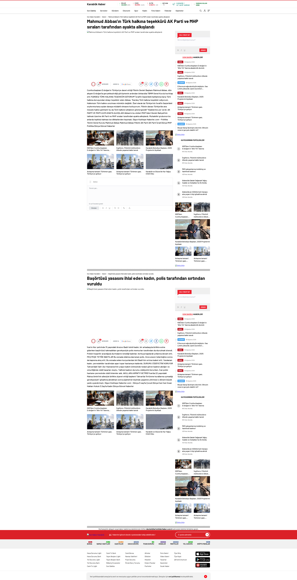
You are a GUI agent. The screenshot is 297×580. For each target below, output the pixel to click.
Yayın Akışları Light (113, 556)
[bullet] (118, 208)
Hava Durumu (133, 543)
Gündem (115, 11)
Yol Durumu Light (93, 560)
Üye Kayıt (177, 556)
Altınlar (147, 553)
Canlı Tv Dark (111, 553)
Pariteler (174, 543)
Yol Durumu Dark (93, 563)
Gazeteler (180, 11)
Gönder (94, 208)
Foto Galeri (155, 11)
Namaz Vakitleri (103, 543)
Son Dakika (91, 11)
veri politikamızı (174, 576)
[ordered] (115, 208)
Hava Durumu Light (94, 553)
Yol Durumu (188, 543)
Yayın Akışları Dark (113, 560)
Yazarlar (163, 560)
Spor (136, 11)
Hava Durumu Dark (94, 556)
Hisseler (162, 543)
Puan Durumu (148, 543)
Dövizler (148, 556)
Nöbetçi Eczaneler (113, 563)
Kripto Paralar (203, 543)
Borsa (89, 543)
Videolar (168, 11)
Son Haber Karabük (93, 17)
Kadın (144, 11)
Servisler (103, 11)
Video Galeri (164, 556)
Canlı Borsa (129, 553)
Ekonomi (126, 11)
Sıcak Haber (164, 566)
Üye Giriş (177, 553)
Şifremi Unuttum (180, 560)
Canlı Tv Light (92, 566)
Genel (104, 17)
